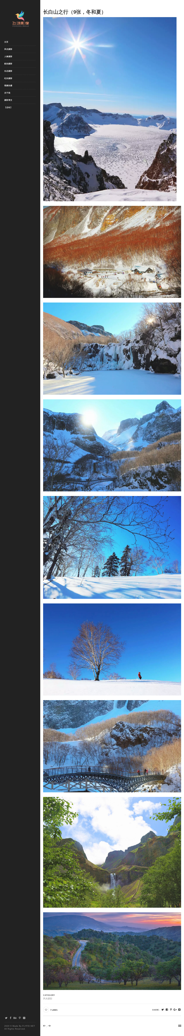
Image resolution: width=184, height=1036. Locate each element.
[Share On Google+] (175, 1010)
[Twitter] (6, 1018)
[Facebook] (10, 1018)
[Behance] (15, 1018)
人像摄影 (8, 56)
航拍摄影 (8, 64)
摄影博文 (8, 100)
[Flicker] (24, 1018)
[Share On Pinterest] (171, 1010)
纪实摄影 (8, 78)
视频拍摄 (8, 85)
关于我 (7, 93)
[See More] (179, 1010)
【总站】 (8, 107)
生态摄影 (8, 71)
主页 (6, 42)
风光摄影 (8, 49)
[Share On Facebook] (167, 1010)
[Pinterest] (20, 1018)
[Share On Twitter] (162, 1010)
